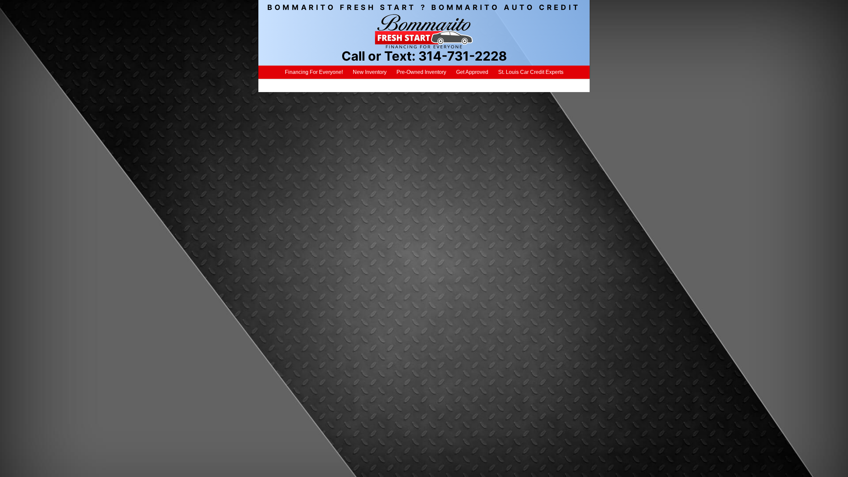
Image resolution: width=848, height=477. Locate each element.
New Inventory (370, 72)
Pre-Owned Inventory (421, 72)
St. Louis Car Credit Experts (530, 72)
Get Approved (472, 72)
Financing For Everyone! (314, 72)
